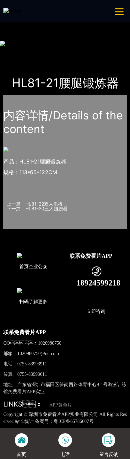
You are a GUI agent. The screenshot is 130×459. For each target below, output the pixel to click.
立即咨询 (96, 311)
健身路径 (74, 52)
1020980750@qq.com (38, 353)
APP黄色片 (60, 405)
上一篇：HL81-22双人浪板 (35, 204)
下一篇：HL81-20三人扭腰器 (37, 208)
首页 (14, 52)
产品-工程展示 (42, 52)
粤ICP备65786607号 (74, 421)
